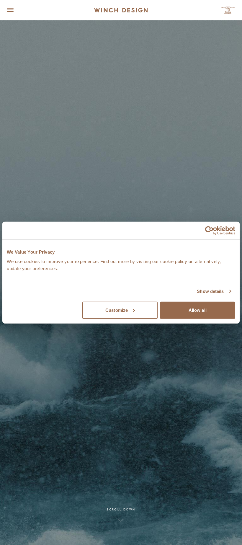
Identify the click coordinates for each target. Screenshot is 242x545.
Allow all (198, 309)
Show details (210, 291)
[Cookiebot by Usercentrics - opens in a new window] (209, 230)
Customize (116, 309)
